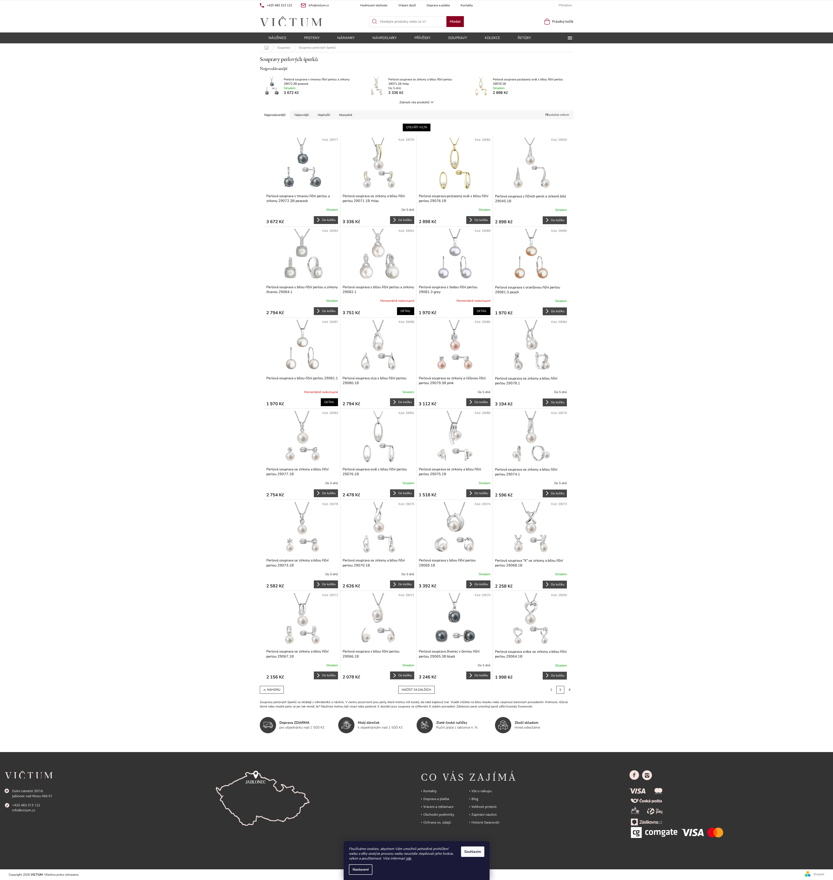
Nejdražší (324, 115)
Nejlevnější (301, 115)
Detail (405, 311)
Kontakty (467, 5)
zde (408, 858)
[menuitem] (277, 37)
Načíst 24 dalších (416, 690)
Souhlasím (472, 851)
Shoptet (818, 874)
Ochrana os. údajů (437, 822)
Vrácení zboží (407, 5)
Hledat (455, 21)
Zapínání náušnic (484, 814)
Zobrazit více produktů (414, 102)
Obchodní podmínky (438, 814)
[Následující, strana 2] (560, 690)
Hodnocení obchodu (373, 5)
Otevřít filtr (416, 127)
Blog (474, 799)
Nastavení (361, 869)
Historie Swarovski (485, 822)
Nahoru (273, 690)
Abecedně (345, 115)
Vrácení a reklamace (438, 806)
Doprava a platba (438, 5)
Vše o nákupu (481, 791)
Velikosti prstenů (484, 806)
